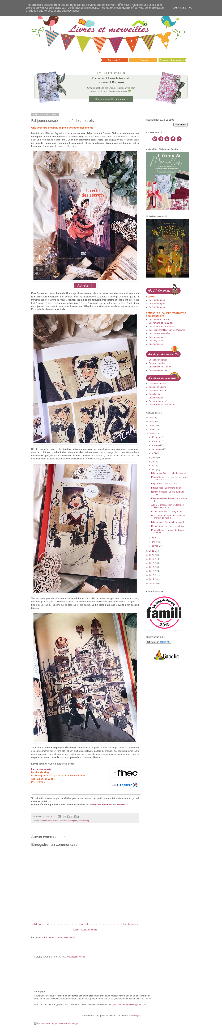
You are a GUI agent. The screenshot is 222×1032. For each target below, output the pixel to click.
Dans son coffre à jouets (160, 367)
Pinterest (121, 804)
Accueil (84, 924)
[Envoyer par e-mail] (65, 816)
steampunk (72, 821)
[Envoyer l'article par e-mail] (59, 816)
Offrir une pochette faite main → (111, 99)
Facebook (107, 804)
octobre (155, 445)
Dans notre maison (157, 390)
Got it (193, 8)
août (154, 453)
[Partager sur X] (71, 816)
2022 (152, 433)
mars (154, 538)
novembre (157, 441)
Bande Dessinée (60, 821)
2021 (152, 551)
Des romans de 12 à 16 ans (162, 326)
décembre (157, 437)
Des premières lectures (159, 319)
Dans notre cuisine (157, 387)
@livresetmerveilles (76, 957)
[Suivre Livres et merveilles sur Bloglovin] (158, 643)
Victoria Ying (83, 821)
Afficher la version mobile (85, 930)
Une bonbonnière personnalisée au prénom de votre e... (168, 516)
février (155, 542)
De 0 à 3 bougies (157, 300)
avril (154, 469)
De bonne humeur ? (158, 401)
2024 (152, 425)
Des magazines (156, 340)
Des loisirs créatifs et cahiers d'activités (167, 330)
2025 (152, 421)
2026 (152, 417)
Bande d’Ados (46, 821)
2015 (152, 575)
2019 (152, 559)
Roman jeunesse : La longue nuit (166, 511)
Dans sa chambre (157, 363)
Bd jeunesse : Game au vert (164, 483)
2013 (152, 583)
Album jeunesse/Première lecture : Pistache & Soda (167, 506)
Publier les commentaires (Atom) (59, 937)
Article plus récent (40, 924)
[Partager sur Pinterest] (78, 816)
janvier (155, 546)
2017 (152, 567)
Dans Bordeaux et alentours (162, 404)
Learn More (179, 8)
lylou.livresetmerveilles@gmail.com (129, 1004)
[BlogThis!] (68, 816)
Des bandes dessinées (159, 333)
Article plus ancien (129, 924)
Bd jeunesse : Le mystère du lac (166, 488)
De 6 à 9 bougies (157, 307)
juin (154, 461)
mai (154, 465)
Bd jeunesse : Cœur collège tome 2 (167, 522)
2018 (152, 563)
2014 (152, 579)
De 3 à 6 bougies (157, 303)
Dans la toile (154, 394)
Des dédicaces (156, 344)
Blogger (136, 1015)
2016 (152, 571)
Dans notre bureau (157, 383)
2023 (152, 429)
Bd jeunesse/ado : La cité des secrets (168, 473)
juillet (154, 457)
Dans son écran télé (158, 370)
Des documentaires (158, 337)
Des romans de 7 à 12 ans (161, 323)
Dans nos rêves (156, 398)
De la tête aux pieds (158, 360)
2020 (152, 555)
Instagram (95, 804)
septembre (157, 449)
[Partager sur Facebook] (75, 816)
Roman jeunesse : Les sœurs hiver (167, 526)
